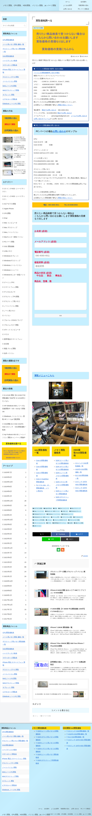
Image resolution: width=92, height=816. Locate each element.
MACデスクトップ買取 (11, 90)
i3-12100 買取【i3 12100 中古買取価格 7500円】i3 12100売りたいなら (14, 398)
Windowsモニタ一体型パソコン (42, 517)
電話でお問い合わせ (49, 110)
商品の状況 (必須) (43, 273)
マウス (49, 523)
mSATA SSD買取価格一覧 (77, 734)
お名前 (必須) (40, 231)
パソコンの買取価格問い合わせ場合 (47, 73)
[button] (70, 539)
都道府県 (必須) (41, 262)
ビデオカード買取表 (10, 99)
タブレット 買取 (8, 95)
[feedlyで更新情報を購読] (58, 550)
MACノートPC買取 (10, 86)
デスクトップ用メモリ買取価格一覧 (15, 741)
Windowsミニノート (68, 514)
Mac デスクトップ (76, 508)
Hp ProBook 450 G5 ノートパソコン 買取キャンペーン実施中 (13, 436)
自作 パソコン (37, 526)
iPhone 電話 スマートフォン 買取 (14, 759)
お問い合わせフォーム (42, 119)
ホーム (40, 808)
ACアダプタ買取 (38, 508)
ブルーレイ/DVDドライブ (61, 520)
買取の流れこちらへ (65, 105)
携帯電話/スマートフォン (60, 523)
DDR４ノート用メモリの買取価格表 (62, 476)
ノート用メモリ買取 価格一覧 (13, 44)
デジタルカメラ (78, 517)
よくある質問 (55, 808)
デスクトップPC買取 (39, 520)
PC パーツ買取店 (85, 808)
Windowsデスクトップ (39, 514)
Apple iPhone (48, 508)
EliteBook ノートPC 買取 (12, 104)
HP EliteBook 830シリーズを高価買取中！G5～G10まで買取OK (13, 409)
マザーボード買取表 (10, 65)
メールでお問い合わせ (79, 116)
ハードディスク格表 (10, 61)
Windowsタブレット (76, 511)
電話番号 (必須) (41, 252)
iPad (56, 508)
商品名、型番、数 (43, 281)
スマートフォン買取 (67, 517)
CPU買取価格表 (8, 40)
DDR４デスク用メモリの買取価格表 (62, 485)
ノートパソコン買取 (10, 81)
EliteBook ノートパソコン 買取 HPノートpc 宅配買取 (13, 417)
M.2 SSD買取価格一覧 (76, 737)
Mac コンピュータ (64, 508)
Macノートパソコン (39, 511)
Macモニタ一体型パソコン (53, 511)
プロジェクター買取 (75, 520)
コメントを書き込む (60, 710)
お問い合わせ (59, 131)
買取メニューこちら (44, 375)
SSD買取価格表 (8, 56)
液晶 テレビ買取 (79, 523)
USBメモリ (65, 511)
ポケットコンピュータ (39, 523)
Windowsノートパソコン (54, 514)
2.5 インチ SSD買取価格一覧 (78, 731)
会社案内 (46, 808)
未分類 (70, 523)
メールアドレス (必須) (45, 241)
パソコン (49, 520)
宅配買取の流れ (65, 808)
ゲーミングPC (55, 517)
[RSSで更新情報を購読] (62, 550)
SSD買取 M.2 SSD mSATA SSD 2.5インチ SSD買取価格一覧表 (14, 427)
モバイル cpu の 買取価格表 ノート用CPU (43, 488)
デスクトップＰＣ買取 (11, 77)
